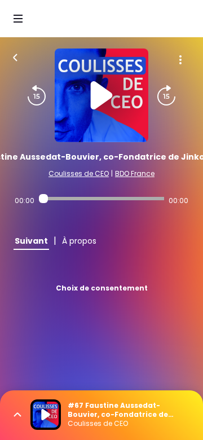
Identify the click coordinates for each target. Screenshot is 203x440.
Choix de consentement (102, 288)
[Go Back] (15, 56)
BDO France (135, 173)
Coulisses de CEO (78, 173)
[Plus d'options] (180, 60)
